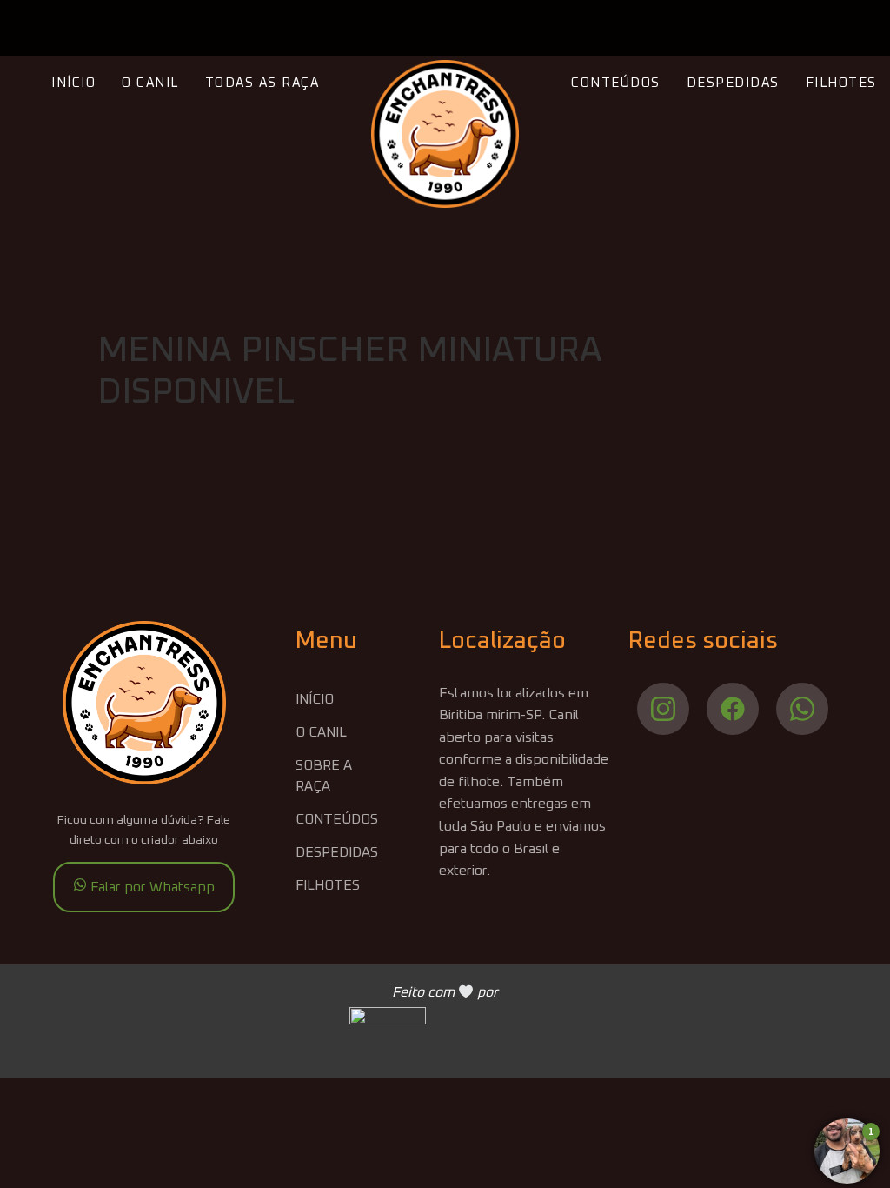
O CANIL (150, 83)
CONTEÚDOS (616, 83)
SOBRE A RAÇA (324, 775)
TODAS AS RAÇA (262, 83)
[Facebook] (733, 709)
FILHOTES (841, 83)
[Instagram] (663, 709)
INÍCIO (73, 83)
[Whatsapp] (802, 709)
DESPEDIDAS (733, 83)
